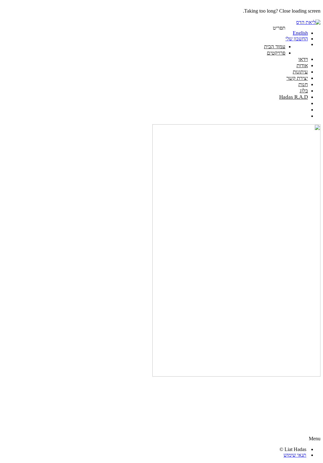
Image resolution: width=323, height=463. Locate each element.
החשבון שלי (296, 38)
